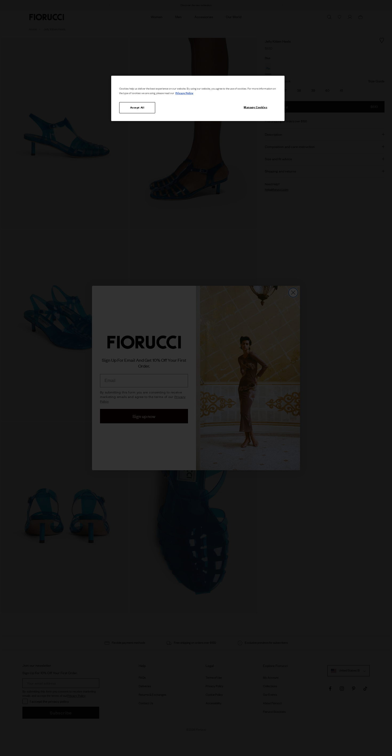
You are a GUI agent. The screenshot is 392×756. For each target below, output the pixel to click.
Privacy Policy (184, 93)
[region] (198, 98)
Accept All (137, 107)
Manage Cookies (255, 107)
